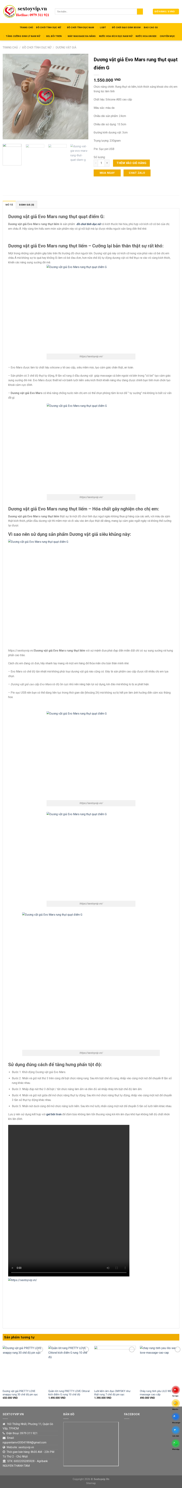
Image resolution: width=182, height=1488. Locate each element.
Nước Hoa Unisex (146, 36)
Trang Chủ (26, 27)
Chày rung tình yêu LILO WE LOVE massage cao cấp (159, 1393)
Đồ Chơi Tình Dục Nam (80, 27)
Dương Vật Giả (66, 47)
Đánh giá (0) (26, 204)
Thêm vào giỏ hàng (131, 163)
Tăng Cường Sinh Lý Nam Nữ (23, 36)
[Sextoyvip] (26, 11)
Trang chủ (10, 47)
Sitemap (91, 1483)
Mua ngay (107, 172)
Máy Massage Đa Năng (82, 36)
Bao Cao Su (151, 27)
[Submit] (140, 12)
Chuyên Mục (167, 36)
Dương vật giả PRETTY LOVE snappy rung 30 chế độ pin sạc (20, 1393)
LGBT (103, 27)
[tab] (9, 204)
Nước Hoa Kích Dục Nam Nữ (115, 36)
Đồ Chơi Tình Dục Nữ (48, 27)
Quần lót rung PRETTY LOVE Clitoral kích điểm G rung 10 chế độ (69, 1393)
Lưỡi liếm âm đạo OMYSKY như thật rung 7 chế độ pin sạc (112, 1393)
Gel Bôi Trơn (54, 36)
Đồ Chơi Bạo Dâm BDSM (126, 27)
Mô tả (9, 204)
